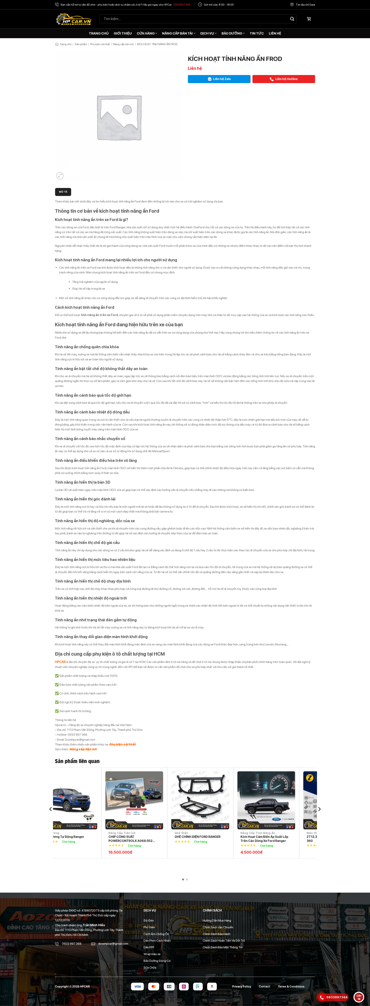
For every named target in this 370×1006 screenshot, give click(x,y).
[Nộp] (292, 19)
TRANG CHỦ (99, 33)
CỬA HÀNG (146, 33)
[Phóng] (60, 175)
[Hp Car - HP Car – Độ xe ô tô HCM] (74, 19)
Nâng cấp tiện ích (123, 44)
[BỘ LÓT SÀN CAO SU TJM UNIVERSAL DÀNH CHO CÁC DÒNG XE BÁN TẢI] (284, 800)
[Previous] (50, 809)
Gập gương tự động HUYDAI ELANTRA (147, 839)
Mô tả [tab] (63, 191)
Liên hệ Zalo (222, 79)
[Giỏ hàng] (309, 19)
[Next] (319, 809)
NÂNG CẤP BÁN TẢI (177, 33)
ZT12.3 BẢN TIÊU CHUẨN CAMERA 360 (85, 839)
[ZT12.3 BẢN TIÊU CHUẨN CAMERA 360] (86, 800)
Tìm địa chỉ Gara (305, 4)
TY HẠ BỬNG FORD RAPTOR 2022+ (217, 837)
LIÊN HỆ (275, 33)
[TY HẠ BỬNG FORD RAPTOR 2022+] (218, 800)
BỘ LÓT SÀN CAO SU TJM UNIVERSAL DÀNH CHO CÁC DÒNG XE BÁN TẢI (283, 839)
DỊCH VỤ (207, 33)
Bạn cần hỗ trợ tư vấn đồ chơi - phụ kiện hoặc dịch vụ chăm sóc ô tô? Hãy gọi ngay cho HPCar (125, 4)
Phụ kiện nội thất (100, 44)
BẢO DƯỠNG (232, 33)
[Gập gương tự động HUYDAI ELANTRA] (152, 800)
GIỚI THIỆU (123, 33)
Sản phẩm (81, 44)
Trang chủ (65, 44)
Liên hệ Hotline (286, 79)
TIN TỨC (257, 33)
